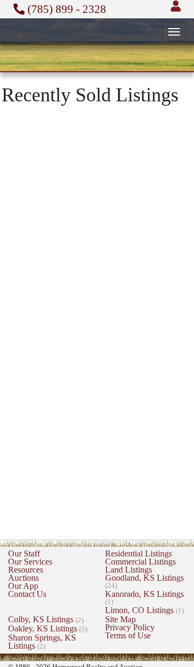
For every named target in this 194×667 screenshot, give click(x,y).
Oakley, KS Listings (47, 628)
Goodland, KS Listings (144, 581)
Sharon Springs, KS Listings (42, 641)
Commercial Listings (140, 561)
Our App (23, 585)
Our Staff (24, 553)
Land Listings (128, 569)
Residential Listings (138, 553)
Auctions (23, 577)
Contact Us (27, 594)
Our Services (30, 561)
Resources (25, 569)
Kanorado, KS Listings (144, 597)
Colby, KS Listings (46, 619)
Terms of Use (128, 635)
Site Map (120, 619)
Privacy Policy (130, 627)
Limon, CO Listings (144, 610)
